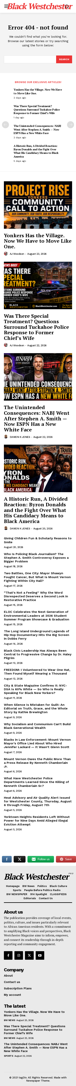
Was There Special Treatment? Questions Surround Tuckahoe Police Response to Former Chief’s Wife (37, 109)
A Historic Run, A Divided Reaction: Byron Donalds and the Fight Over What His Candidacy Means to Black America (36, 151)
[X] (29, 955)
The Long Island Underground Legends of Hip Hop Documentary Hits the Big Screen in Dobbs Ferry (36, 634)
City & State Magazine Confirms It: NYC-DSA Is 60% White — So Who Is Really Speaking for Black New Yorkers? (35, 689)
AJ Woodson (17, 253)
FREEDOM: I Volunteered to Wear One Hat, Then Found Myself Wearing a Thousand (37, 671)
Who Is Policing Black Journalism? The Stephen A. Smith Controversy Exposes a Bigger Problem (36, 557)
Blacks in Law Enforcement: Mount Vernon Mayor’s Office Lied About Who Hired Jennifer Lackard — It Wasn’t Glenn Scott (37, 743)
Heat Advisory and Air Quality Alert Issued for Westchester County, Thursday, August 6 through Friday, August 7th (38, 801)
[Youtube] (40, 955)
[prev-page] (5, 124)
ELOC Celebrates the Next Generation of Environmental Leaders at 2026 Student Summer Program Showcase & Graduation (36, 615)
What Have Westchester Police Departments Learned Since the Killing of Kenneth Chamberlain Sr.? (36, 781)
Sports (8, 1056)
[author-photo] (6, 254)
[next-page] (70, 124)
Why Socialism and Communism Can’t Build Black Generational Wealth (37, 726)
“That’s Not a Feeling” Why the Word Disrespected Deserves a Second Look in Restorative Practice (36, 596)
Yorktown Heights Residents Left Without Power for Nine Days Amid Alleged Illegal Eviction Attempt (37, 820)
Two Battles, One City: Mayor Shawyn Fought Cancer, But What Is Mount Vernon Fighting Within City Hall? (37, 576)
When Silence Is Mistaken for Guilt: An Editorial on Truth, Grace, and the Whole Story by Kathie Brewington (36, 708)
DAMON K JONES (20, 437)
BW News (9, 1020)
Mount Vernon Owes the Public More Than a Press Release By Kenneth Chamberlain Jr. (37, 762)
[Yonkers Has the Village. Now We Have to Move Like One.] (38, 205)
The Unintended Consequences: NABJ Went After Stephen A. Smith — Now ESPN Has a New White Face (37, 129)
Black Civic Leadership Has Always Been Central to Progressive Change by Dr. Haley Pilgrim (38, 654)
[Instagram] (18, 955)
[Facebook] (8, 955)
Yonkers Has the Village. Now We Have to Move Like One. (38, 91)
